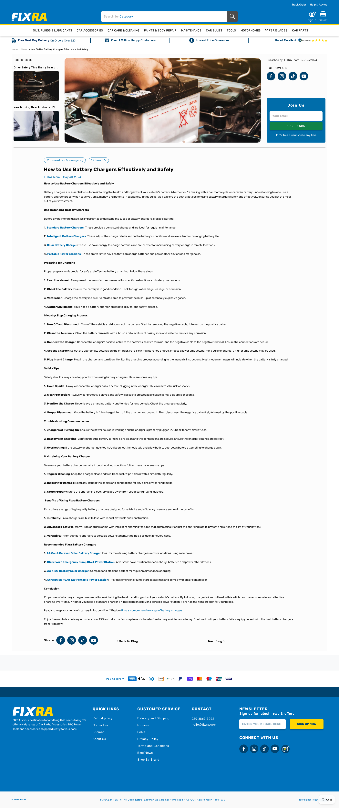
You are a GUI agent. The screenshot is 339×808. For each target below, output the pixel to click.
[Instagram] (282, 76)
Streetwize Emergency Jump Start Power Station (81, 562)
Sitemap (99, 732)
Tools (231, 30)
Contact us (100, 725)
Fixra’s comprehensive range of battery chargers (151, 610)
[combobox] (164, 16)
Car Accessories (90, 30)
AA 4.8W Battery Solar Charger (68, 571)
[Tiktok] (293, 76)
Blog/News (145, 753)
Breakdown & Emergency (67, 160)
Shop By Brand (148, 759)
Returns (143, 725)
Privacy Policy (148, 739)
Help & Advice (318, 4)
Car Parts (300, 30)
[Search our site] (233, 16)
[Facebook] (271, 76)
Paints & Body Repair (160, 30)
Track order (299, 4)
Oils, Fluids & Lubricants (52, 30)
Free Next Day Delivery (33, 40)
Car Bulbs (214, 30)
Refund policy (103, 718)
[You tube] (304, 76)
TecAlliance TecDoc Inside (313, 799)
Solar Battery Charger (62, 245)
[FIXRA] (29, 17)
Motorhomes (251, 30)
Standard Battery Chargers (65, 227)
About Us (99, 739)
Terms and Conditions (153, 746)
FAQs (141, 732)
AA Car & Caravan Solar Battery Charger (74, 553)
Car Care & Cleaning (123, 30)
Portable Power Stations (64, 254)
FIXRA (23, 800)
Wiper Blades (276, 30)
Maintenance (191, 30)
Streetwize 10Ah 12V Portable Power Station (77, 579)
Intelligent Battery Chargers (66, 236)
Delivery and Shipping (153, 718)
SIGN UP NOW (296, 126)
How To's (101, 160)
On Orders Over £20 (63, 40)
